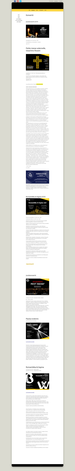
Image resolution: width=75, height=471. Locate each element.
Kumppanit (41, 10)
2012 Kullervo (18, 19)
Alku (29, 10)
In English (60, 1)
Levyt (45, 10)
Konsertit (33, 10)
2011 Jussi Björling (19, 20)
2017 (19, 14)
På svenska (51, 1)
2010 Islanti (19, 21)
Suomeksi (56, 1)
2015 (19, 17)
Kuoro (37, 10)
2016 (19, 16)
